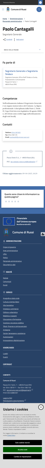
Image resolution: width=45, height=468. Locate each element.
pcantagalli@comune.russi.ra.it (19, 137)
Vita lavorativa (8, 305)
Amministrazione (16, 18)
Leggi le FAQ (7, 398)
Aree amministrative (10, 250)
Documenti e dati (9, 264)
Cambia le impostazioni (22, 456)
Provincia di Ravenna (9, 3)
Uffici (5, 254)
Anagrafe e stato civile (11, 298)
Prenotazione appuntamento (13, 400)
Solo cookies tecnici (22, 442)
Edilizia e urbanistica (10, 312)
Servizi (9, 292)
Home (5, 18)
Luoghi (5, 353)
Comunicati (7, 281)
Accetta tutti (22, 449)
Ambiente (6, 330)
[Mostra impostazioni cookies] (43, 234)
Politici (5, 257)
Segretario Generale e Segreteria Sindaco (21, 72)
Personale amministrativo (12, 21)
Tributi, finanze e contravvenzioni (15, 326)
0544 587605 (16, 132)
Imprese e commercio (10, 308)
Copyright (7, 364)
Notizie (5, 278)
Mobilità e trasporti (10, 315)
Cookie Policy (11, 435)
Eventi (5, 357)
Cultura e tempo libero (11, 301)
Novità (9, 272)
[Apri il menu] (3, 9)
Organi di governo (9, 247)
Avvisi (5, 285)
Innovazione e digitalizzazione (14, 340)
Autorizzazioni (8, 337)
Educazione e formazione (12, 319)
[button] (39, 9)
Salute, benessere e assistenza (14, 333)
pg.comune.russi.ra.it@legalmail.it (23, 162)
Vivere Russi (8, 348)
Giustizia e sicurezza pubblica (13, 323)
